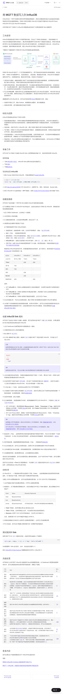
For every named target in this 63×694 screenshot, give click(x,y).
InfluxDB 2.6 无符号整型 (26, 429)
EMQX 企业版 (10, 2)
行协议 (33, 99)
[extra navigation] (59, 2)
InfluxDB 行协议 (12, 161)
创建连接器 (28, 393)
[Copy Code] (57, 180)
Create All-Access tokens (41, 191)
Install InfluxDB (39, 175)
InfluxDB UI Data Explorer (13, 550)
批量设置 (15, 410)
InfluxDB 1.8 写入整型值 (12, 424)
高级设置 (45, 442)
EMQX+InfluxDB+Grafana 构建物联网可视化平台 (17, 662)
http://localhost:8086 (13, 187)
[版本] (55, 2)
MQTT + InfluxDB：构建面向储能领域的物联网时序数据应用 (20, 665)
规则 (8, 164)
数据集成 (9, 167)
